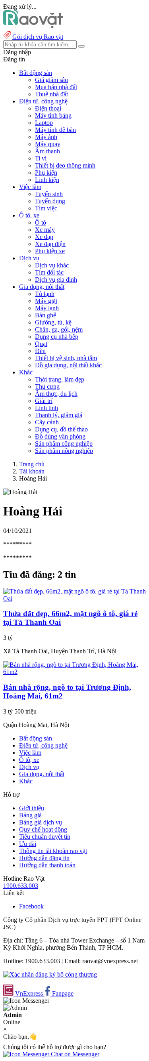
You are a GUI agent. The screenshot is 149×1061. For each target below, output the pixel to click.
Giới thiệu (31, 808)
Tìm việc (46, 208)
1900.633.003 (20, 885)
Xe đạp (44, 236)
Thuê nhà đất (51, 94)
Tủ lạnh (44, 293)
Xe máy (45, 229)
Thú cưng (47, 386)
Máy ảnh (46, 137)
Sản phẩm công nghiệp (64, 443)
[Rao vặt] (33, 26)
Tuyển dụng (50, 201)
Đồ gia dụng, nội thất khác (68, 365)
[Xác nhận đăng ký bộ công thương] (50, 974)
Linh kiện (47, 179)
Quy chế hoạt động (43, 829)
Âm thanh (47, 151)
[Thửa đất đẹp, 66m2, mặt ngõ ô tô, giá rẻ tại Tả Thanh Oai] (74, 598)
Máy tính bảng (53, 115)
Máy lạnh (47, 308)
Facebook (31, 906)
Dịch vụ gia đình (56, 279)
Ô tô (40, 222)
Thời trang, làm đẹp (59, 379)
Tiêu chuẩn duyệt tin (44, 836)
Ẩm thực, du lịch (56, 393)
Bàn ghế (45, 315)
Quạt (41, 343)
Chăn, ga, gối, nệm (59, 329)
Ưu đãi (27, 843)
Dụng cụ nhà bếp (56, 336)
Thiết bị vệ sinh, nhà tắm (66, 358)
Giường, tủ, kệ (53, 322)
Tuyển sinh (49, 194)
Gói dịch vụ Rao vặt (37, 36)
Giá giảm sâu (51, 79)
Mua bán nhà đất (56, 87)
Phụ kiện (46, 172)
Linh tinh (46, 408)
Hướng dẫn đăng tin (44, 858)
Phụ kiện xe (50, 251)
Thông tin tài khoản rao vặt (53, 850)
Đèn (40, 350)
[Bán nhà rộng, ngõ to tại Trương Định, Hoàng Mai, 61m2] (74, 671)
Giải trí (43, 400)
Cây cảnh (47, 422)
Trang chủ (32, 464)
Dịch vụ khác (52, 265)
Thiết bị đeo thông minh (65, 165)
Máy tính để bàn (55, 129)
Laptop (44, 122)
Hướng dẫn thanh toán (47, 865)
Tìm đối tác (49, 272)
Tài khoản (32, 471)
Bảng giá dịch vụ (40, 822)
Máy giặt (46, 301)
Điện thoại (48, 108)
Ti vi (40, 158)
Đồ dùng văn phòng (60, 436)
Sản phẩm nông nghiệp (64, 450)
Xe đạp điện (50, 243)
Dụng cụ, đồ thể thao (61, 429)
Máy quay (47, 144)
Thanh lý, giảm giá (58, 415)
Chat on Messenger (74, 1054)
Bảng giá (30, 815)
